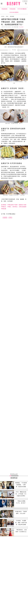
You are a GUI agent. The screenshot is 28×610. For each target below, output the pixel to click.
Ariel (22, 26)
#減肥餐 (5, 217)
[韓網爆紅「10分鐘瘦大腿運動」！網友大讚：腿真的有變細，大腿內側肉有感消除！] (7, 485)
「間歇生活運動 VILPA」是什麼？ (21, 502)
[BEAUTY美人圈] (13, 3)
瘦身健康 (12, 16)
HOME (2, 16)
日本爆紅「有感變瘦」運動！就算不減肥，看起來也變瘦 (21, 522)
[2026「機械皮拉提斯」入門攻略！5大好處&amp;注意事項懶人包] (7, 494)
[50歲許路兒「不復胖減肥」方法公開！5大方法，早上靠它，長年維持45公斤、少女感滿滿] (7, 514)
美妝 (7, 16)
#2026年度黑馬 (13, 12)
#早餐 (10, 217)
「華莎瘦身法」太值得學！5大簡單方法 (21, 530)
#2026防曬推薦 (22, 9)
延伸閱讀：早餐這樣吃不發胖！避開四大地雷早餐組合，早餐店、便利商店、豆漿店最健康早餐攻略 (13, 206)
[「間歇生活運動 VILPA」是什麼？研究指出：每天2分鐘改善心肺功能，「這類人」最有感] (7, 503)
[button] (18, 50)
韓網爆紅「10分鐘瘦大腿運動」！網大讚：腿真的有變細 (21, 484)
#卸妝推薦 (12, 9)
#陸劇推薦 (4, 9)
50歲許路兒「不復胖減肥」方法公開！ (21, 512)
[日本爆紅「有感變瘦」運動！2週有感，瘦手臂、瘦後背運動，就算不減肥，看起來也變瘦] (7, 523)
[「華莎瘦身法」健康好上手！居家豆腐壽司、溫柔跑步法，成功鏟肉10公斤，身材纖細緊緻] (7, 532)
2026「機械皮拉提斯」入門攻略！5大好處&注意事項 (21, 493)
